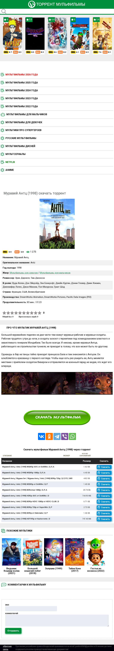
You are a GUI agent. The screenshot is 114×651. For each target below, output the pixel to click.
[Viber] (64, 436)
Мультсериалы (15, 154)
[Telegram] (57, 436)
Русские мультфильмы (20, 138)
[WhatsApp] (72, 436)
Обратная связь (7, 647)
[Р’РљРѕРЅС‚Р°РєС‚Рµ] (41, 436)
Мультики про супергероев (23, 130)
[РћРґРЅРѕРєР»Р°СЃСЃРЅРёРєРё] (49, 436)
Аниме (9, 170)
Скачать (105, 467)
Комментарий (11, 613)
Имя (7, 605)
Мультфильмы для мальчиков (26, 114)
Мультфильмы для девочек (23, 122)
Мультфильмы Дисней (20, 146)
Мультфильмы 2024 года (21, 90)
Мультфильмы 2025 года (21, 82)
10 (40, 313)
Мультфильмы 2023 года (21, 98)
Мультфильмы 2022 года (21, 106)
